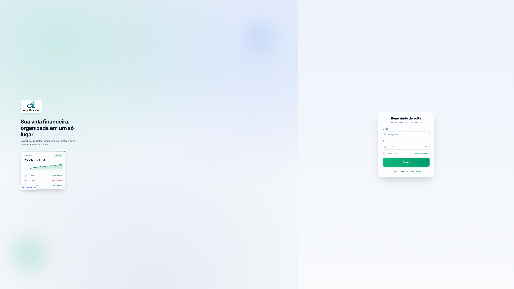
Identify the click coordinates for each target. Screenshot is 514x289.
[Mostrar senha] (426, 146)
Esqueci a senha (422, 153)
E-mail (385, 129)
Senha (385, 141)
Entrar (406, 162)
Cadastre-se (415, 171)
